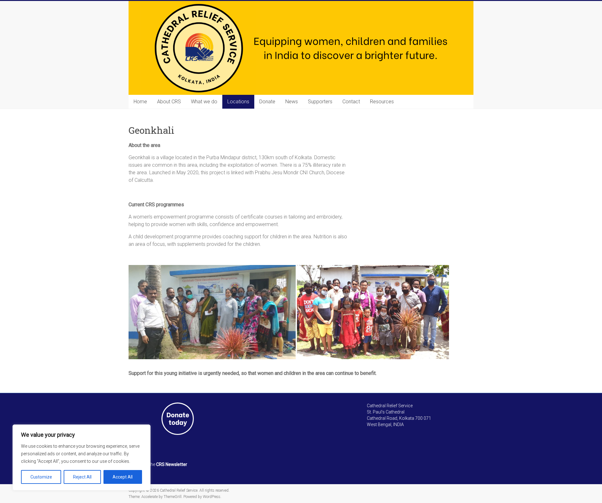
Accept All (123, 476)
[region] (81, 457)
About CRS (169, 102)
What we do (204, 102)
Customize (41, 476)
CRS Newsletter (171, 464)
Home (140, 102)
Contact (351, 102)
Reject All (82, 476)
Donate (267, 102)
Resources (382, 102)
